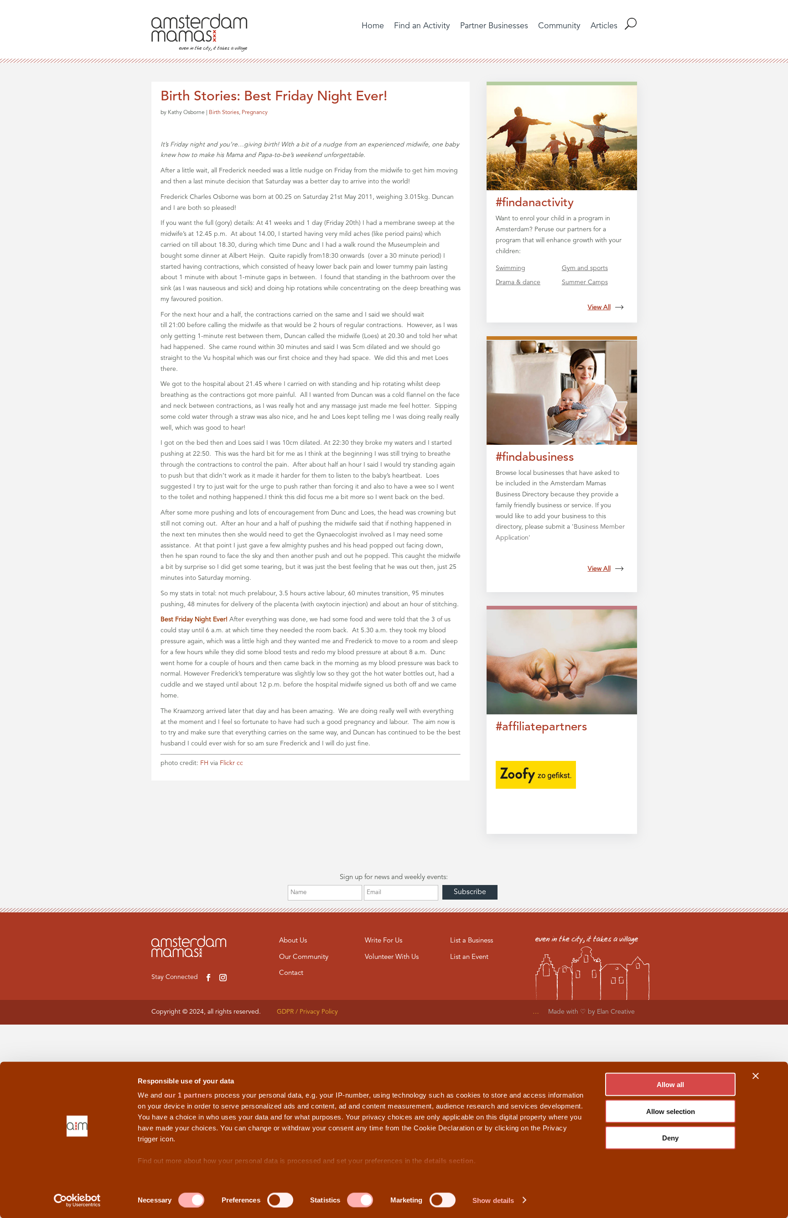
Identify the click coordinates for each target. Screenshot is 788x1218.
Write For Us (383, 940)
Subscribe (470, 892)
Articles (604, 26)
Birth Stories (224, 112)
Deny (670, 1138)
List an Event (469, 957)
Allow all (670, 1084)
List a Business (471, 940)
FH (204, 763)
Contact (291, 973)
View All (599, 307)
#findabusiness (535, 457)
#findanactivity (535, 203)
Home (373, 26)
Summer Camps (585, 282)
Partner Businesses (494, 26)
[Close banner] (755, 1076)
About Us (293, 940)
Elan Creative (617, 1012)
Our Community (303, 957)
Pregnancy (255, 112)
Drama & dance (518, 282)
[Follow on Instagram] (223, 977)
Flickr (227, 763)
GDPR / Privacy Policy (307, 1012)
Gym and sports (585, 268)
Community (559, 26)
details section (449, 1161)
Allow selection (670, 1111)
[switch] (280, 1199)
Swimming (510, 268)
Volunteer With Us (392, 957)
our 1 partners (188, 1095)
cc (240, 763)
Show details (493, 1200)
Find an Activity (422, 26)
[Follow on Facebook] (208, 977)
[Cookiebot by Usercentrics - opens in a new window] (77, 1200)
